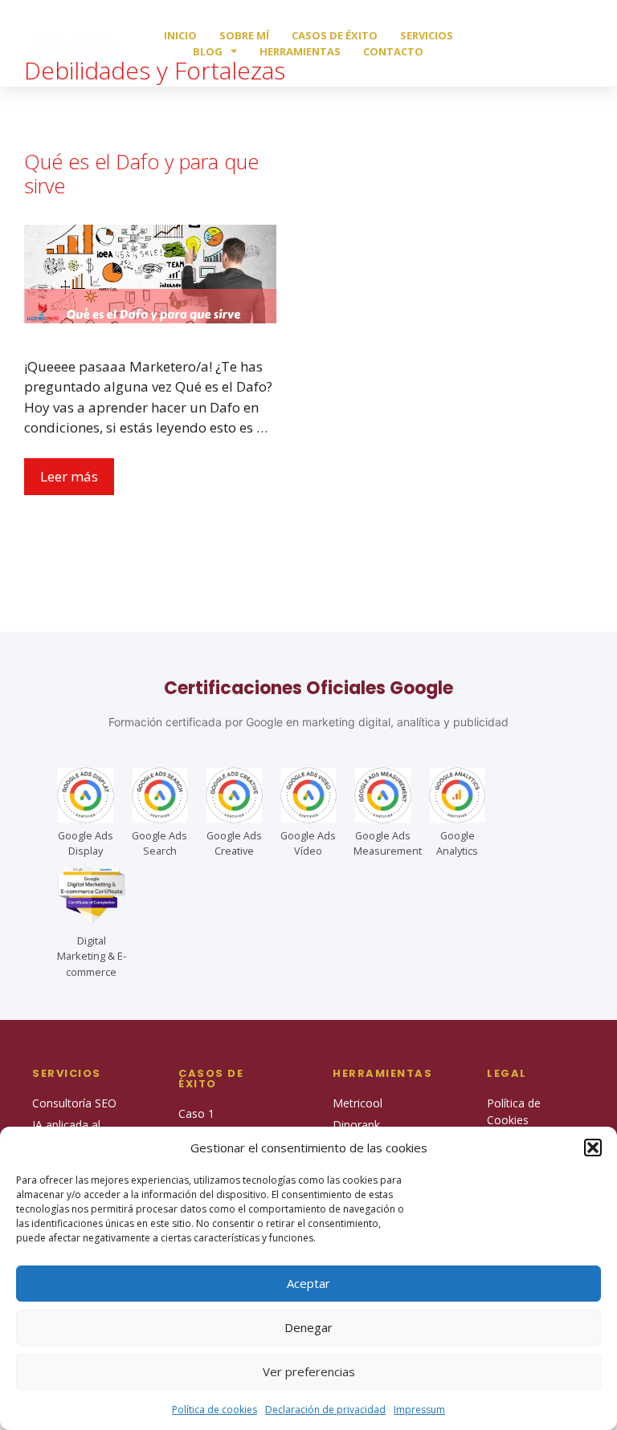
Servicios (426, 35)
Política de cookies (214, 1409)
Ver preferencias (309, 1371)
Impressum (419, 1409)
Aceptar (308, 1283)
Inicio (180, 35)
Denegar (308, 1327)
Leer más (69, 476)
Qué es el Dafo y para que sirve (141, 173)
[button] (593, 1148)
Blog (208, 51)
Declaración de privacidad (325, 1409)
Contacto (393, 51)
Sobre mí (244, 35)
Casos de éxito (335, 35)
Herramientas (300, 51)
